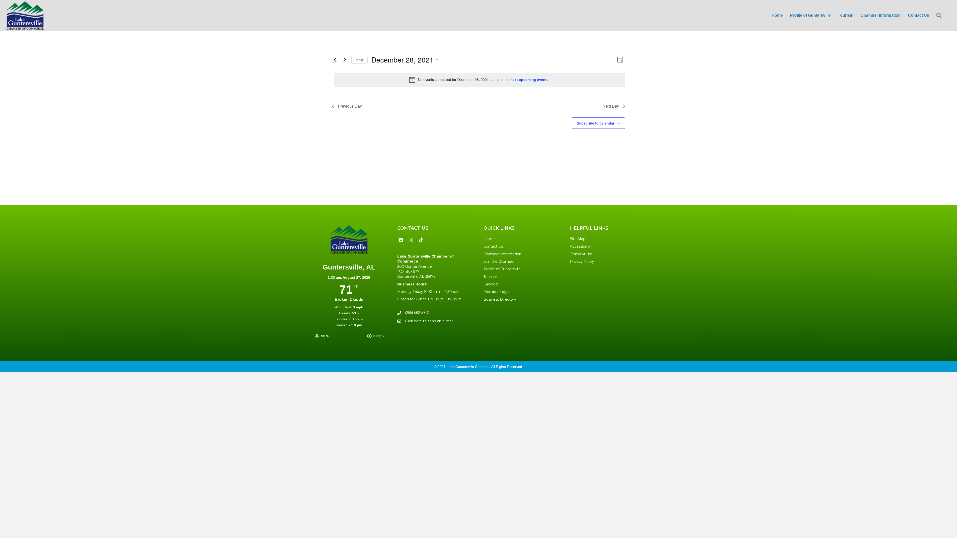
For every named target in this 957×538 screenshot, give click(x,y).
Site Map (577, 239)
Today (359, 60)
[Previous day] (335, 60)
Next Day (611, 106)
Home (489, 239)
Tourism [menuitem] (845, 15)
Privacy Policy (582, 261)
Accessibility (580, 246)
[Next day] (345, 60)
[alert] (479, 80)
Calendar (491, 284)
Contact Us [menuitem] (918, 15)
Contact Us (493, 246)
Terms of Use (581, 254)
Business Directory (499, 299)
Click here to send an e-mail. (429, 321)
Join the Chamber (499, 261)
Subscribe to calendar (595, 123)
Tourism (490, 276)
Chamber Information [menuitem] (881, 15)
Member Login (496, 291)
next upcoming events (529, 79)
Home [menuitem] (777, 15)
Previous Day (350, 106)
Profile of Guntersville (502, 269)
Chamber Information (502, 254)
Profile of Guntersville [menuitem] (810, 15)
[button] (940, 15)
